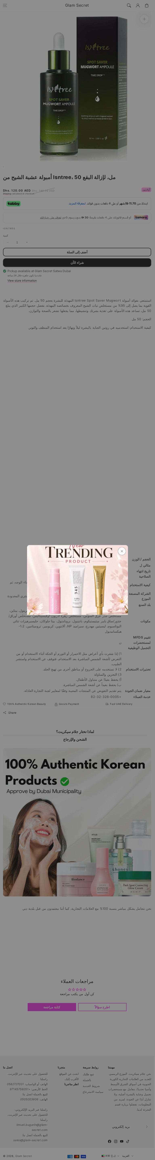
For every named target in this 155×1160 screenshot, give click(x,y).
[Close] (122, 551)
